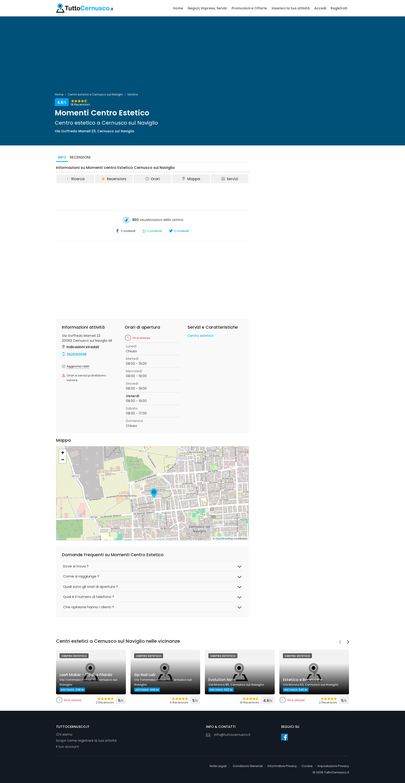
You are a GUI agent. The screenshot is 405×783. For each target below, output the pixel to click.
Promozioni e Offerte (249, 8)
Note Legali (218, 766)
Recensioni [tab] (80, 157)
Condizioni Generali (248, 766)
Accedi (320, 8)
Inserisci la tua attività (291, 8)
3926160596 (77, 354)
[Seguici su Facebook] (284, 737)
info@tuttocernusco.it (232, 734)
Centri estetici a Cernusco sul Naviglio (95, 94)
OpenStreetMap (224, 538)
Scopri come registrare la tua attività (86, 740)
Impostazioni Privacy (333, 766)
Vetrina (132, 94)
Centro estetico (201, 335)
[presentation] (340, 642)
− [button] (62, 460)
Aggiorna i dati (78, 366)
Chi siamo (64, 734)
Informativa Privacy (282, 766)
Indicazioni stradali (83, 347)
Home (178, 8)
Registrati (339, 8)
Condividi (127, 231)
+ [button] (62, 453)
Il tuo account (67, 747)
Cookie (307, 766)
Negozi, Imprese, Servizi (207, 8)
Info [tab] (62, 157)
